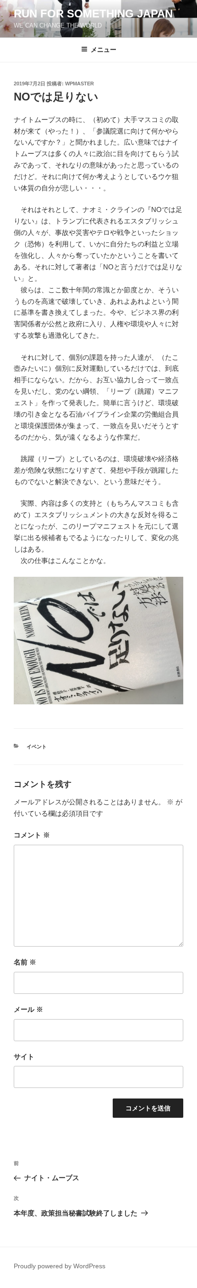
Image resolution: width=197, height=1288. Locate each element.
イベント (37, 746)
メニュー (103, 49)
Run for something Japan (93, 13)
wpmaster (79, 83)
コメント (32, 835)
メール (28, 1009)
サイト (24, 1056)
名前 (25, 962)
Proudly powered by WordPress (59, 1266)
